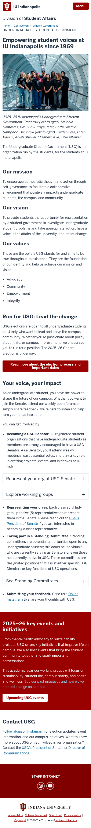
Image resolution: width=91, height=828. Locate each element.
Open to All (55, 815)
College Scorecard (36, 815)
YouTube (50, 786)
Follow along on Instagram (23, 731)
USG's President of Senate (42, 747)
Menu (80, 6)
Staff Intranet (45, 776)
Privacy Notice (72, 815)
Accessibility (15, 815)
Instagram (41, 786)
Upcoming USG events (25, 698)
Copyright (20, 820)
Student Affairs (29, 18)
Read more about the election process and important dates (45, 366)
